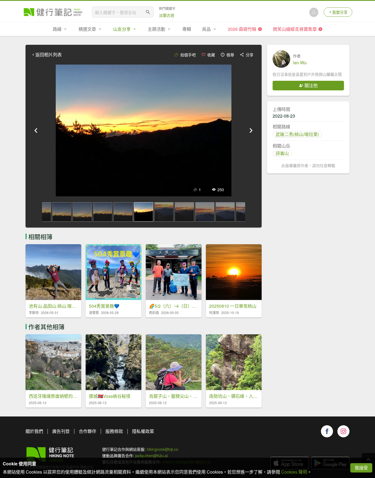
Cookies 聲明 (294, 472)
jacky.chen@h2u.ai (151, 455)
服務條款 (114, 431)
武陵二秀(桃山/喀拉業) (297, 134)
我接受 (361, 468)
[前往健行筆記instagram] (343, 431)
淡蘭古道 (166, 15)
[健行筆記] (53, 12)
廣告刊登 (61, 431)
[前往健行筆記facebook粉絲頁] (327, 431)
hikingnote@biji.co (162, 449)
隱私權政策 (143, 431)
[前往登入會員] (313, 12)
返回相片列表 (48, 54)
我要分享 (340, 12)
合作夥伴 (87, 431)
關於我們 (34, 431)
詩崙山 (282, 153)
